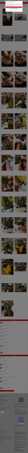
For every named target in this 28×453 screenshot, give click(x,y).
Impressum (12, 10)
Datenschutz (16, 10)
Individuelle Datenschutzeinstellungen (14, 8)
